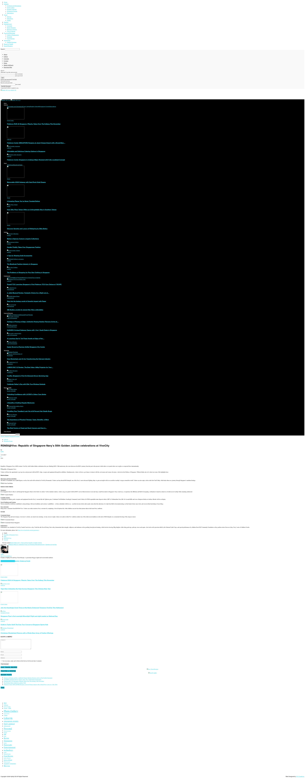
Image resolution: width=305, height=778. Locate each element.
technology (8, 750)
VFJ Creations (300, 776)
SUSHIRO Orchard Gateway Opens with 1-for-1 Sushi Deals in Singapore (32, 330)
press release (8, 760)
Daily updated (9, 723)
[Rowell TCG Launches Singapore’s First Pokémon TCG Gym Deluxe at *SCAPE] (16, 279)
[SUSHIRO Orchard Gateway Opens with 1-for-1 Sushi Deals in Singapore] (12, 325)
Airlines (9, 17)
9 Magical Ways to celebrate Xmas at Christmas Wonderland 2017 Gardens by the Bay (32, 544)
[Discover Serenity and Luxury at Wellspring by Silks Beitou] (15, 223)
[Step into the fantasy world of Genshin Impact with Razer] (13, 296)
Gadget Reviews (11, 42)
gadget (5, 752)
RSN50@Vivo (7, 538)
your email (18, 84)
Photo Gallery (11, 711)
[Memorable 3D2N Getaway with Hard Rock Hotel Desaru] (15, 177)
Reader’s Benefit (11, 9)
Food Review (11, 39)
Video (5, 715)
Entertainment (8, 24)
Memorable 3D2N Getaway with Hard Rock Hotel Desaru (26, 182)
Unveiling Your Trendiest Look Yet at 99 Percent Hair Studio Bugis (29, 411)
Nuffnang (6, 705)
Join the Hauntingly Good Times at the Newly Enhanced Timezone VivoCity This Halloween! (32, 608)
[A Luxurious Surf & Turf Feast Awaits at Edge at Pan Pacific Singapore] (14, 333)
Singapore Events (12, 11)
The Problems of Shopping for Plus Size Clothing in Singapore (28, 272)
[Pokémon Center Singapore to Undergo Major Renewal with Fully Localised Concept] (14, 154)
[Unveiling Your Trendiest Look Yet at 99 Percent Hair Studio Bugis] (15, 406)
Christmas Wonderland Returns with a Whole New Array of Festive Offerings (27, 633)
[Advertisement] (29, 95)
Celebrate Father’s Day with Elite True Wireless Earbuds (26, 384)
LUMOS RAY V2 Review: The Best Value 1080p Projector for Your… (30, 367)
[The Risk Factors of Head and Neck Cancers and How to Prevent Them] (11, 423)
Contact (6, 61)
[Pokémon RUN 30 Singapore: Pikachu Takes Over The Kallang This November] (15, 119)
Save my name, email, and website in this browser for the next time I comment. (22, 661)
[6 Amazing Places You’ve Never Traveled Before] (15, 196)
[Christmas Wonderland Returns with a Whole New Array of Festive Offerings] (7, 628)
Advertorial (7, 726)
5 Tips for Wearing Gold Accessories (19, 255)
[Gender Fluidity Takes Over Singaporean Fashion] (13, 242)
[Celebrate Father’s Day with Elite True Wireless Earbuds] (12, 379)
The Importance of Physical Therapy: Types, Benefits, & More (28, 420)
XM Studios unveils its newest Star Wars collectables (25, 310)
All (7, 106)
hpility (2, 451)
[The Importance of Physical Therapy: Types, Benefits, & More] (12, 414)
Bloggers (7, 766)
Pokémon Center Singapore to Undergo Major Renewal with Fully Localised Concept (36, 160)
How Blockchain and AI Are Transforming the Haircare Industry (28, 359)
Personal (8, 728)
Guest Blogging (8, 46)
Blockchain (10, 355)
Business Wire (8, 67)
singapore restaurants (10, 764)
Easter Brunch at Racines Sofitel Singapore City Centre (26, 347)
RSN (5, 536)
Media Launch (7, 762)
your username (19, 74)
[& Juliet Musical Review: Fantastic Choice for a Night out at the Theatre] (11, 288)
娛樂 (5, 734)
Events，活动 (7, 708)
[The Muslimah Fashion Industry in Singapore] (15, 259)
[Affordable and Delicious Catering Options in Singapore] (13, 146)
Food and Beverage (9, 33)
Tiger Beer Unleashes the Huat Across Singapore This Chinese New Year (26, 589)
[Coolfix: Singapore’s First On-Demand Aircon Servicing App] (12, 371)
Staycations (10, 13)
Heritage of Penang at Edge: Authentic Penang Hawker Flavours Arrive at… (33, 322)
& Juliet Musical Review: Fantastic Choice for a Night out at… (28, 293)
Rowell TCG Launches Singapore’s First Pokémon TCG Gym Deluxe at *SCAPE (34, 284)
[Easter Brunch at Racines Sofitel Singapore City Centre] (12, 342)
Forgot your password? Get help (9, 79)
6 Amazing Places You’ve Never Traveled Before (23, 201)
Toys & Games (11, 31)
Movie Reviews (11, 28)
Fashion (6, 22)
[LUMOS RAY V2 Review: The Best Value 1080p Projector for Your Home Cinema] (12, 362)
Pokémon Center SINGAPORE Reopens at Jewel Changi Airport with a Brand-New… (36, 143)
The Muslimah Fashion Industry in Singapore (22, 264)
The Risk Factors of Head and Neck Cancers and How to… (27, 428)
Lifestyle (6, 4)
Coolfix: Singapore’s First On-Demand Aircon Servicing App (27, 376)
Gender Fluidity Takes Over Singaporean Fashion (24, 247)
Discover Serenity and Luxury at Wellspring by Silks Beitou (27, 229)
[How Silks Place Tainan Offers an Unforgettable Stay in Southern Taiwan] (12, 204)
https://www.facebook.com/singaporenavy (28, 530)
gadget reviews (6, 713)
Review (6, 738)
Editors (6, 57)
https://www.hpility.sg (6, 556)
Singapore (8, 740)
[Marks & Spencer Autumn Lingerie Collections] (12, 234)
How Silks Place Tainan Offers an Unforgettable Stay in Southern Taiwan (31, 210)
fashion (5, 743)
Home (5, 2)
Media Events (7, 754)
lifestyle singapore (7, 731)
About (5, 54)
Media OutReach (8, 65)
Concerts (9, 26)
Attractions (10, 19)
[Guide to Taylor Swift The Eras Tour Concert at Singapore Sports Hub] (4, 619)
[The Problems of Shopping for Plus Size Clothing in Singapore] (12, 267)
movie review (7, 706)
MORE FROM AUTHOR (22, 561)
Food (5, 736)
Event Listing (10, 8)
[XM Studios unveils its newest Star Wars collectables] (11, 304)
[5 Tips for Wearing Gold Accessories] (13, 250)
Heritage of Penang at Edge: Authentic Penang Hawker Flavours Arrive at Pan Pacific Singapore (28, 678)
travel (5, 732)
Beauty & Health (8, 44)
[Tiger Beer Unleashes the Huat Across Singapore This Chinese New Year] (5, 583)
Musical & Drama (12, 29)
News (5, 63)
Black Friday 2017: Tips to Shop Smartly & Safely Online (26, 543)
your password (19, 76)
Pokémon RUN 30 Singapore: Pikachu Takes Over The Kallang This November (34, 124)
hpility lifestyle (7, 758)
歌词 (5, 703)
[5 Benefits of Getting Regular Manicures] (12, 397)
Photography (8, 745)
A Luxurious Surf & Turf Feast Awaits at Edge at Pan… (25, 338)
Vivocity (6, 540)
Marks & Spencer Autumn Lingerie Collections (23, 239)
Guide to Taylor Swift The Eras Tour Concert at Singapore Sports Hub (24, 624)
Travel (5, 15)
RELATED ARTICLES (8, 561)
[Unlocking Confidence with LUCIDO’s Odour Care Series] (12, 389)
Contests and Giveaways (14, 6)
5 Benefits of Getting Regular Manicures (20, 403)
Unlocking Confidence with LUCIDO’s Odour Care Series (26, 394)
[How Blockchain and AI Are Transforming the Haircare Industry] (14, 354)
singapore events (11, 721)
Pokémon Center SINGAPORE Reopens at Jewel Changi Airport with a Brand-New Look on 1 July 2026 (30, 684)
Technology (7, 40)
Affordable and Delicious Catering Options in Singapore (26, 151)
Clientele (6, 59)
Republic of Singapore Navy (11, 535)
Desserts (9, 37)
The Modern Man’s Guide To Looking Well (15, 683)
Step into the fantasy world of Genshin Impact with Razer (26, 301)
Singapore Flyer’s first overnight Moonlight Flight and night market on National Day (29, 616)
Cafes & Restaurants (13, 35)
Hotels (9, 20)
